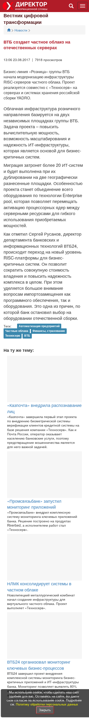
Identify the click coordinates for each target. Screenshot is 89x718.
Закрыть (45, 710)
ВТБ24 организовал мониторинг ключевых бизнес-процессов (38, 665)
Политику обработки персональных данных (47, 704)
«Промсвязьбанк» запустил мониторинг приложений (34, 504)
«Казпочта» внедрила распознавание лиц (44, 408)
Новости (21, 30)
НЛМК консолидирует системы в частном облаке (39, 586)
